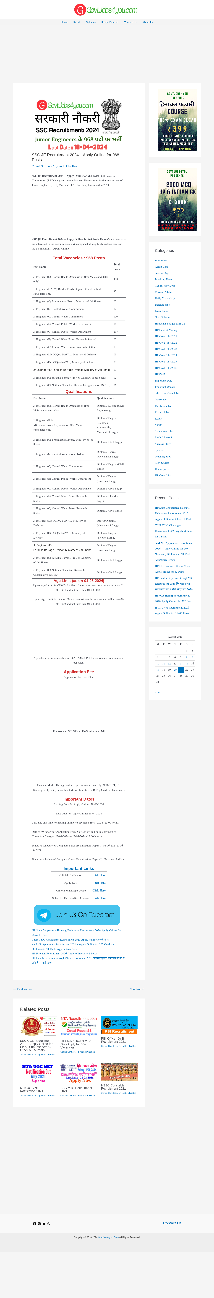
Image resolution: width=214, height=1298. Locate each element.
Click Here (99, 875)
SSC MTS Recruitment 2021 (76, 1089)
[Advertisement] (107, 48)
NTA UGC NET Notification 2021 (31, 1089)
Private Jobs (162, 412)
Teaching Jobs (163, 456)
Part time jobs (163, 406)
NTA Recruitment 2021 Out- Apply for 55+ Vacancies (76, 1044)
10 (157, 663)
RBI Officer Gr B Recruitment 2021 (113, 1040)
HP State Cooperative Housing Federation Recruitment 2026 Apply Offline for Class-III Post (173, 513)
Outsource (161, 399)
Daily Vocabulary (165, 298)
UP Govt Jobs (163, 475)
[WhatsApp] (48, 1223)
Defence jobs (162, 304)
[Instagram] (39, 1223)
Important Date (163, 380)
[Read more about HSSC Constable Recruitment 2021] (119, 1071)
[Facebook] (34, 1223)
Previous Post (22, 989)
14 (181, 663)
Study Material (109, 22)
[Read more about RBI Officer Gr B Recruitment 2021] (119, 1025)
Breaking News (163, 279)
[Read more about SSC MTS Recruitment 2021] (78, 1073)
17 (157, 669)
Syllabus (91, 22)
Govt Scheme (162, 317)
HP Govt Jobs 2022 (166, 342)
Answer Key (162, 273)
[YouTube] (44, 1223)
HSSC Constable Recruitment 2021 (113, 1087)
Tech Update (162, 462)
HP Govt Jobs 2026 (166, 368)
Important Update (165, 387)
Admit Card (161, 266)
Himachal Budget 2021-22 (170, 323)
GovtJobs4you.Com (108, 1237)
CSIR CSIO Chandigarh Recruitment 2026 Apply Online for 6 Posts (71, 939)
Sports (158, 425)
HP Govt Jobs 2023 (166, 349)
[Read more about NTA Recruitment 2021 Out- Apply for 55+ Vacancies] (78, 1026)
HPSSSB (160, 374)
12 (169, 663)
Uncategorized (163, 469)
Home (64, 22)
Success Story (163, 444)
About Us (147, 22)
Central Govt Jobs (42, 166)
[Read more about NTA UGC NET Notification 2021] (38, 1073)
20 (175, 669)
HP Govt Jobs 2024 (166, 355)
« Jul (157, 692)
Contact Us (130, 22)
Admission (161, 260)
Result (77, 22)
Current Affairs (163, 292)
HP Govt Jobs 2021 (166, 336)
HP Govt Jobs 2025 (166, 361)
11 (163, 663)
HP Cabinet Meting (166, 330)
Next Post (137, 989)
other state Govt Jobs (167, 393)
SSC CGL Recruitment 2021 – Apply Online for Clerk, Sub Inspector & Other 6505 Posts (36, 1045)
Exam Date (161, 311)
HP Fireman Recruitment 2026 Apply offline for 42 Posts (64, 953)
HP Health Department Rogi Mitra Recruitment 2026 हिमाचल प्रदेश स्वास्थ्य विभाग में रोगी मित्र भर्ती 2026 (174, 583)
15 (186, 663)
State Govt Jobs (164, 431)
